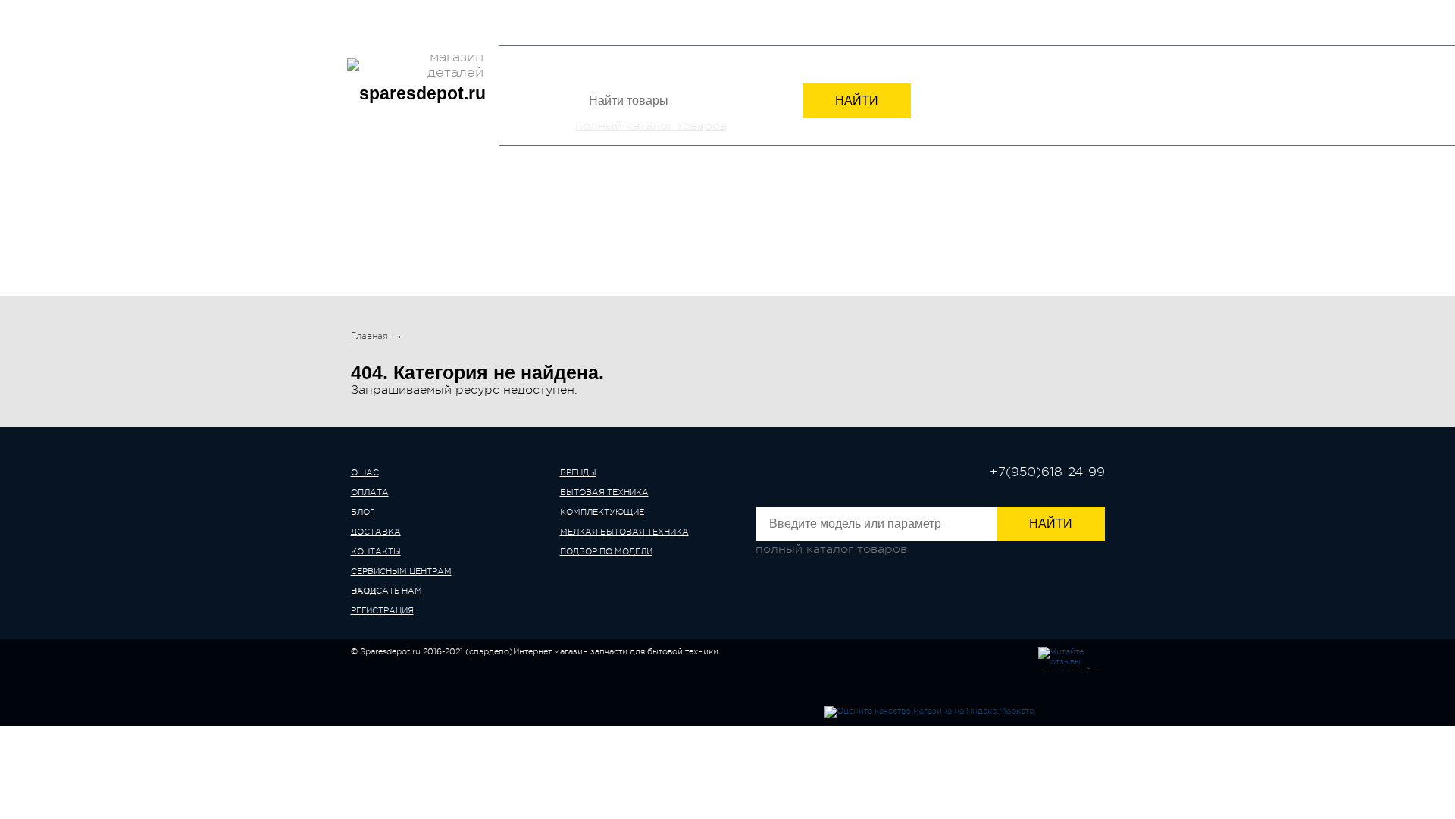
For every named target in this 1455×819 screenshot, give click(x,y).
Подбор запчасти (723, 10)
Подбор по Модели (1032, 233)
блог (362, 512)
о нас (365, 473)
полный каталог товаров (651, 126)
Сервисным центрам (401, 34)
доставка (376, 532)
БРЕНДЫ (390, 233)
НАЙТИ (856, 100)
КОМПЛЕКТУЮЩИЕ (669, 233)
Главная (369, 336)
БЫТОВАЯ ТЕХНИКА (516, 233)
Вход (1010, 26)
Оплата (406, 10)
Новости (571, 10)
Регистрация (1073, 26)
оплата (370, 492)
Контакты (517, 10)
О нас (365, 10)
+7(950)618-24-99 (921, 24)
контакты (376, 552)
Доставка (458, 10)
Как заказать (636, 10)
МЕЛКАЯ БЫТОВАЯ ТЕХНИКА (847, 233)
